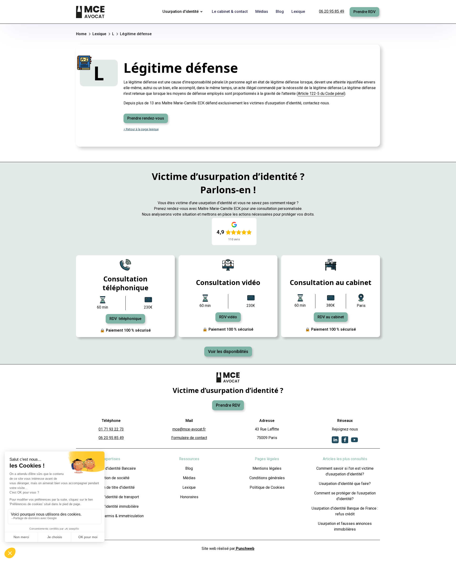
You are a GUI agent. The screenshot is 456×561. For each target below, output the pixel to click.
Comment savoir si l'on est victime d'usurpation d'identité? (345, 471)
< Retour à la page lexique (141, 129)
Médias (189, 478)
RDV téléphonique (125, 318)
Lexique (189, 487)
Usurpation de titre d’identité (111, 487)
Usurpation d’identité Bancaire (111, 468)
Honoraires (189, 497)
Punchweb (244, 548)
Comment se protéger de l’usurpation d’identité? (345, 496)
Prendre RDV (364, 12)
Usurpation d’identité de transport (111, 497)
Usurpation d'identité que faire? (345, 483)
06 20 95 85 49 (331, 11)
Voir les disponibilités (228, 351)
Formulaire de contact (189, 437)
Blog (189, 468)
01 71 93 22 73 (111, 429)
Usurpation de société (111, 478)
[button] (183, 12)
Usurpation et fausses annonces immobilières (345, 526)
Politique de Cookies (267, 487)
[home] (90, 11)
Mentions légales (266, 468)
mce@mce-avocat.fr (189, 429)
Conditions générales (267, 478)
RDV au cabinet (331, 317)
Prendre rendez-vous (145, 118)
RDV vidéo (228, 317)
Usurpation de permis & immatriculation (111, 516)
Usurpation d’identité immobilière (111, 506)
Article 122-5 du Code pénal (321, 93)
